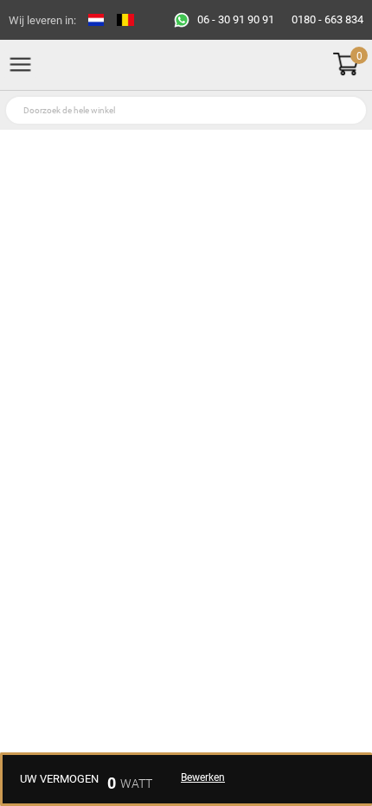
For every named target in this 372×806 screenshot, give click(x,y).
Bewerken (203, 777)
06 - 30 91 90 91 (235, 19)
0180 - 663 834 (327, 19)
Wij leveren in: (42, 20)
